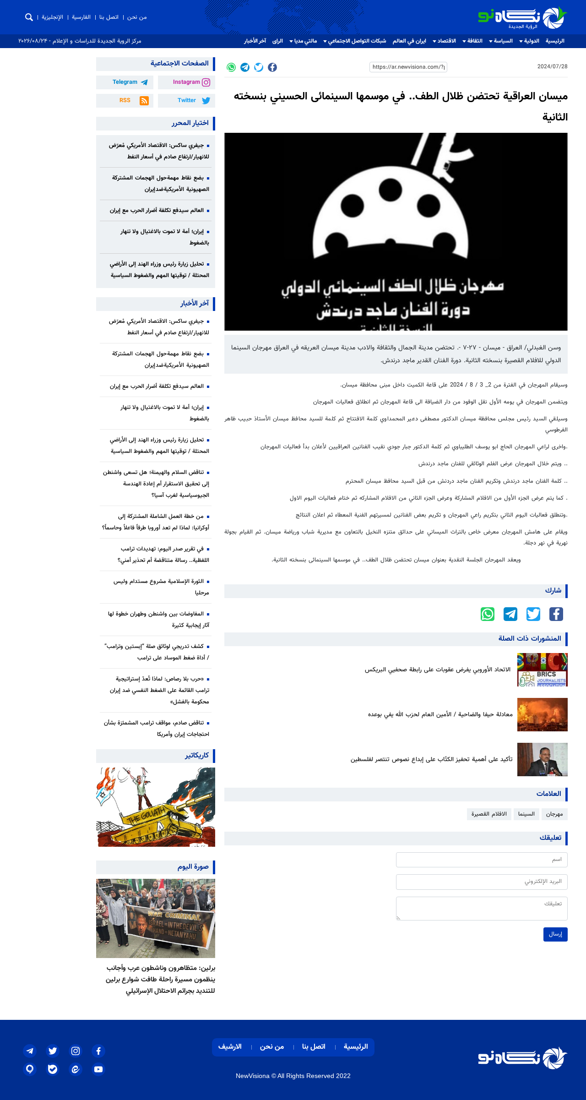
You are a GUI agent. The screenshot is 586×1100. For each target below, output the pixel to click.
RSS (124, 100)
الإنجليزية (52, 17)
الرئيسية (555, 41)
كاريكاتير (197, 756)
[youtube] (98, 1069)
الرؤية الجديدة (547, 10)
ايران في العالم (409, 41)
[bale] (52, 1069)
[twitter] (258, 67)
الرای (277, 41)
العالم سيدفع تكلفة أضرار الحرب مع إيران (157, 210)
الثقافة (475, 41)
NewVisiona (253, 1075)
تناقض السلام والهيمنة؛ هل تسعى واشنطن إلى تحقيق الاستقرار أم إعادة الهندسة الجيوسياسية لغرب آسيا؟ (156, 484)
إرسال (555, 934)
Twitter (187, 100)
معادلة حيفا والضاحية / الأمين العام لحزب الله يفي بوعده (440, 714)
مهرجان (554, 814)
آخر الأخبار (255, 41)
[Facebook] (272, 67)
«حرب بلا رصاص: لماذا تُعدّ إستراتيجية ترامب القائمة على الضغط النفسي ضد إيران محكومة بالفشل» (159, 691)
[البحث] (29, 17)
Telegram (125, 82)
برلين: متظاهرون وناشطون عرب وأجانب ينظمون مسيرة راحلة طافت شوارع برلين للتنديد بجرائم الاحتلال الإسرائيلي (160, 980)
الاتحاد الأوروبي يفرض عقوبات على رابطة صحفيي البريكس (439, 669)
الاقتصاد (447, 41)
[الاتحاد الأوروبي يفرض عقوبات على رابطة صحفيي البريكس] (540, 669)
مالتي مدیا (305, 41)
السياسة (503, 41)
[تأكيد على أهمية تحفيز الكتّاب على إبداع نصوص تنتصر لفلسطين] (540, 759)
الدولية (531, 41)
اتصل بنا (109, 17)
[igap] (29, 1069)
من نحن (137, 17)
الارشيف (230, 1047)
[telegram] (245, 67)
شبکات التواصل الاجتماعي (357, 41)
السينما (526, 814)
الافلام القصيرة (489, 814)
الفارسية (81, 17)
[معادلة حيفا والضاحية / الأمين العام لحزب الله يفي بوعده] (540, 714)
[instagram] (75, 1051)
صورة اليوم (193, 867)
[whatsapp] (231, 67)
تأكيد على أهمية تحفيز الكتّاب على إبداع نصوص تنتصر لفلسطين (432, 759)
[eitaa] (75, 1069)
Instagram (186, 82)
